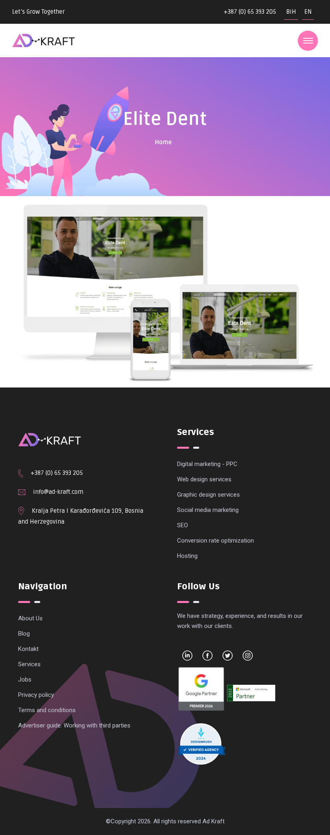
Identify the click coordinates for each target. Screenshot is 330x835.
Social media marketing (208, 510)
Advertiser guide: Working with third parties (74, 725)
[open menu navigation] (308, 41)
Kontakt (28, 649)
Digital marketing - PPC (207, 464)
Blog (24, 633)
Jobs (24, 679)
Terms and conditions (47, 710)
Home (163, 142)
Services (29, 664)
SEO (182, 525)
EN (308, 11)
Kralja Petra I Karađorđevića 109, (78, 510)
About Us (30, 618)
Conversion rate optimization (215, 540)
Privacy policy (36, 694)
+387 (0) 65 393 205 (250, 11)
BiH (291, 11)
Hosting (187, 555)
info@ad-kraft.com (58, 491)
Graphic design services (208, 494)
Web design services (204, 479)
